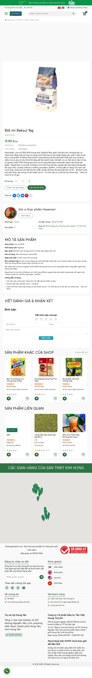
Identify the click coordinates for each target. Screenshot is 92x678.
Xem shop (25, 216)
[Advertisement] (46, 43)
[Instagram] (18, 588)
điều (8, 435)
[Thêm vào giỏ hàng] (9, 398)
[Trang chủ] (16, 13)
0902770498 (57, 222)
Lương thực (31, 145)
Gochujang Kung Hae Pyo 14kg (45, 380)
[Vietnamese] (59, 7)
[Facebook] (7, 588)
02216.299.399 (15, 635)
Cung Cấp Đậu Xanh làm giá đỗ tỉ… (45, 436)
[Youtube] (24, 588)
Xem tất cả (81, 352)
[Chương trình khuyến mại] (46, 2)
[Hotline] (7, 671)
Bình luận (46, 338)
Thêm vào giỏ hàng (15, 188)
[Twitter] (12, 588)
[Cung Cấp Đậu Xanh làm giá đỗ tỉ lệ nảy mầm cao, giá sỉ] (45, 423)
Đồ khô (21, 145)
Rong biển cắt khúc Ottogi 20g (71, 380)
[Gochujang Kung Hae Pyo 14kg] (45, 367)
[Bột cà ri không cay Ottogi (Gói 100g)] (18, 367)
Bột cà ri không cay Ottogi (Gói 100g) (15, 380)
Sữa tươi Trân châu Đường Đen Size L (71, 436)
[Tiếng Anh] (63, 7)
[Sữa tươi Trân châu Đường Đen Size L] (74, 423)
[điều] (18, 423)
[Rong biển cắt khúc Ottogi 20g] (74, 367)
